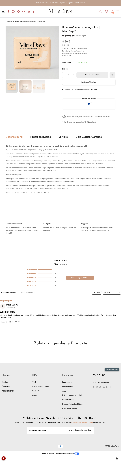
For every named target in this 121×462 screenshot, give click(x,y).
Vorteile (63, 137)
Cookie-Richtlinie (69, 408)
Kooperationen (8, 391)
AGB (64, 391)
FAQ (34, 382)
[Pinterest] (18, 11)
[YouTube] (23, 11)
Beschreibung (14, 137)
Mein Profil (36, 391)
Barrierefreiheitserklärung (73, 404)
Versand (35, 395)
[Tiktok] (34, 11)
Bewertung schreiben (80, 278)
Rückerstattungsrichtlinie (72, 395)
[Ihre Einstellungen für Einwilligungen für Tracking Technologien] (117, 458)
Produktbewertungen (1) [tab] (10, 292)
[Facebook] (8, 11)
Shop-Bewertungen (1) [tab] (29, 292)
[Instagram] (13, 11)
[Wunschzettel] (106, 11)
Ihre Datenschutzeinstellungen (65, 453)
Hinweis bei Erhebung (48, 453)
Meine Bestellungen (40, 386)
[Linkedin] (29, 11)
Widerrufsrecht (68, 400)
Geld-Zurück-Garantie (89, 137)
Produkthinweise (40, 137)
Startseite (9, 22)
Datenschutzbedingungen (82, 422)
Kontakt (5, 382)
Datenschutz (67, 386)
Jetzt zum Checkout (88, 82)
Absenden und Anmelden (80, 430)
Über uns (6, 386)
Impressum (66, 382)
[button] (68, 36)
